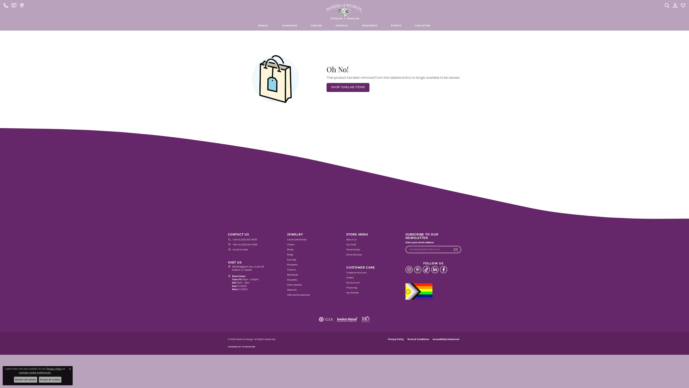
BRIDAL (263, 26)
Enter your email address (420, 242)
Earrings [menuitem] (291, 259)
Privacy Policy (396, 339)
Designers (369, 26)
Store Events (353, 249)
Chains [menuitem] (290, 244)
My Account (353, 282)
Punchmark (248, 347)
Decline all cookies (25, 379)
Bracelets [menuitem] (292, 279)
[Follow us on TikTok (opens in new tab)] (426, 269)
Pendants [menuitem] (292, 264)
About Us (351, 239)
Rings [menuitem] (290, 254)
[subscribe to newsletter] (456, 249)
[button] (667, 5)
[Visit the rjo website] (365, 319)
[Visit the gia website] (326, 319)
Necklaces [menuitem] (292, 274)
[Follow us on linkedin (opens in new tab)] (435, 269)
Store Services (354, 254)
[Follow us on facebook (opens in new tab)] (443, 269)
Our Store (423, 26)
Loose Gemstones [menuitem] (296, 239)
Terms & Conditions (418, 339)
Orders (350, 277)
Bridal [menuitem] (290, 249)
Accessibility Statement (446, 339)
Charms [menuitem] (291, 269)
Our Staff (351, 244)
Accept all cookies (50, 379)
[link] (6, 5)
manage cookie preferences (35, 372)
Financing (351, 287)
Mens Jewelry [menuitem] (294, 284)
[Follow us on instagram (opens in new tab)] (409, 269)
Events (396, 26)
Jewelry (342, 26)
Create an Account (356, 272)
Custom (316, 26)
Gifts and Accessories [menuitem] (298, 295)
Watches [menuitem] (292, 289)
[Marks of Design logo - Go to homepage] (345, 10)
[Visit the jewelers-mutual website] (347, 319)
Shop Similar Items (348, 87)
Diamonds (289, 26)
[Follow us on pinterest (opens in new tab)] (417, 269)
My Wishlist (352, 292)
